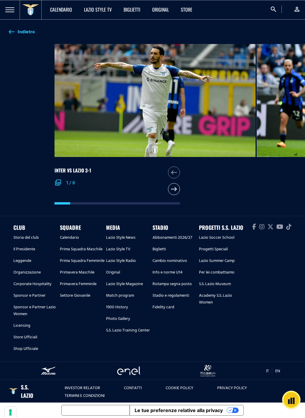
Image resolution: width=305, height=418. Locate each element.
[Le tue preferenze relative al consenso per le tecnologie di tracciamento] (10, 412)
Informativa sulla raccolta (95, 410)
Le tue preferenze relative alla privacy (179, 410)
